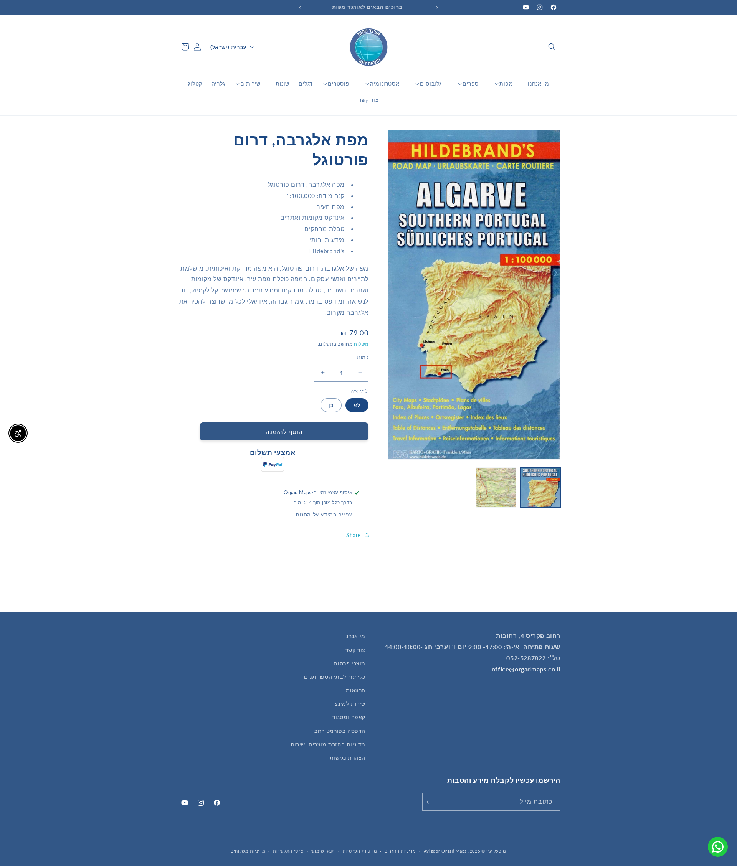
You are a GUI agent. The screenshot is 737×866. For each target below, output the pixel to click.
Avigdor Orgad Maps (445, 850)
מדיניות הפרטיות (360, 850)
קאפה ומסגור (348, 717)
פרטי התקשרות (288, 850)
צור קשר (355, 650)
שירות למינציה (347, 703)
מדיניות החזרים (400, 850)
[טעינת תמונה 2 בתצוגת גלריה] (496, 487)
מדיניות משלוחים (248, 850)
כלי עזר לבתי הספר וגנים (334, 676)
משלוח (360, 343)
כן (331, 405)
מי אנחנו (354, 636)
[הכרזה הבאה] (300, 7)
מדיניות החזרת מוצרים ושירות (328, 744)
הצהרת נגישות (347, 757)
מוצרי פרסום (349, 663)
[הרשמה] (430, 802)
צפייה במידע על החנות (324, 514)
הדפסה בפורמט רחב (339, 730)
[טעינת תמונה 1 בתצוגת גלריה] (540, 487)
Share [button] (353, 535)
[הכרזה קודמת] (436, 7)
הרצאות (355, 690)
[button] (552, 46)
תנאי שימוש (323, 850)
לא (357, 405)
